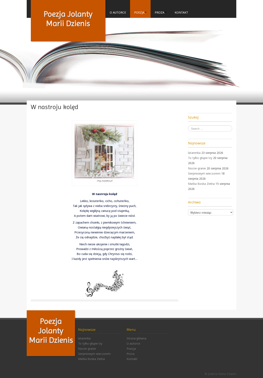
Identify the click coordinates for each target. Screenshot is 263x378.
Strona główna (136, 338)
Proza (159, 12)
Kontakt (181, 12)
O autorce (118, 12)
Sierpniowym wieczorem (204, 173)
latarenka (194, 153)
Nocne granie (197, 168)
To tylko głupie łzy (200, 158)
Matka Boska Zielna (201, 184)
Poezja (139, 12)
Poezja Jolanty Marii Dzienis (51, 331)
